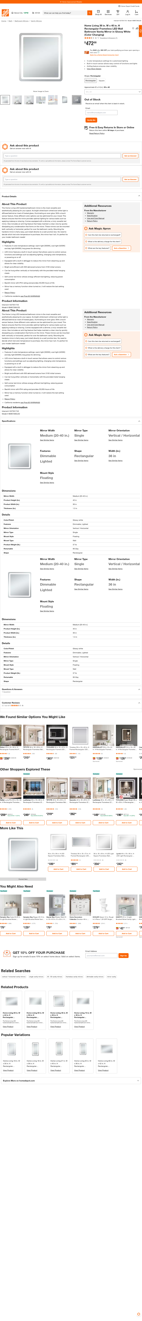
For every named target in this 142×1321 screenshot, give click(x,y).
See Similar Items (47, 440)
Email (88, 108)
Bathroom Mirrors (22, 21)
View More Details (94, 69)
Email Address (91, 951)
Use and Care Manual (95, 218)
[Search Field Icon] (89, 12)
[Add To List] (133, 28)
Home (3, 21)
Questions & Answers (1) (108, 38)
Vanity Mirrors (36, 21)
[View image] (5, 100)
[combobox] (65, 13)
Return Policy (10, 292)
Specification (92, 216)
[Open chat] (140, 31)
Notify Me (91, 120)
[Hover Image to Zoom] (41, 57)
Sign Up (123, 955)
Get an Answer (130, 156)
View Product (8, 1026)
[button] (71, 196)
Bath (10, 21)
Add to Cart (11, 823)
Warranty (90, 213)
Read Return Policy (97, 133)
